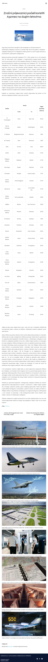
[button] (46, 3)
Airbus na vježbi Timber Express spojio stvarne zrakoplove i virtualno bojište (20, 500)
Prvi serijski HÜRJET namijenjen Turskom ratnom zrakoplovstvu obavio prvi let (21, 474)
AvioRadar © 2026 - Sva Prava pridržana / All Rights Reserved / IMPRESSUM (16, 655)
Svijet (24, 8)
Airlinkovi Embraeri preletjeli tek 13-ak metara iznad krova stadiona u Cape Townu (21, 447)
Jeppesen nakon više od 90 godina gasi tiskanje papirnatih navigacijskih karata (21, 582)
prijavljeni (10, 646)
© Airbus (7, 406)
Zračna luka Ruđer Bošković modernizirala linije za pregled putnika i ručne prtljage (22, 556)
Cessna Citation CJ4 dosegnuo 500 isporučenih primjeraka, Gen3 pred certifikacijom (22, 638)
